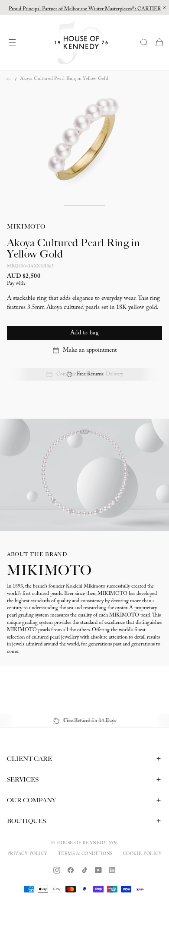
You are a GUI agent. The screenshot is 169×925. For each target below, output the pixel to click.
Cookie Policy (142, 854)
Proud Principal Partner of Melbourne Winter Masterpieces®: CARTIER (85, 7)
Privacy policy (27, 854)
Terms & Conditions (85, 854)
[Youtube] (98, 870)
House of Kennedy (81, 843)
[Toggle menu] (14, 42)
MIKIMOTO (26, 226)
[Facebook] (70, 870)
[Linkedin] (112, 870)
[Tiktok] (84, 870)
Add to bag (84, 333)
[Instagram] (56, 870)
